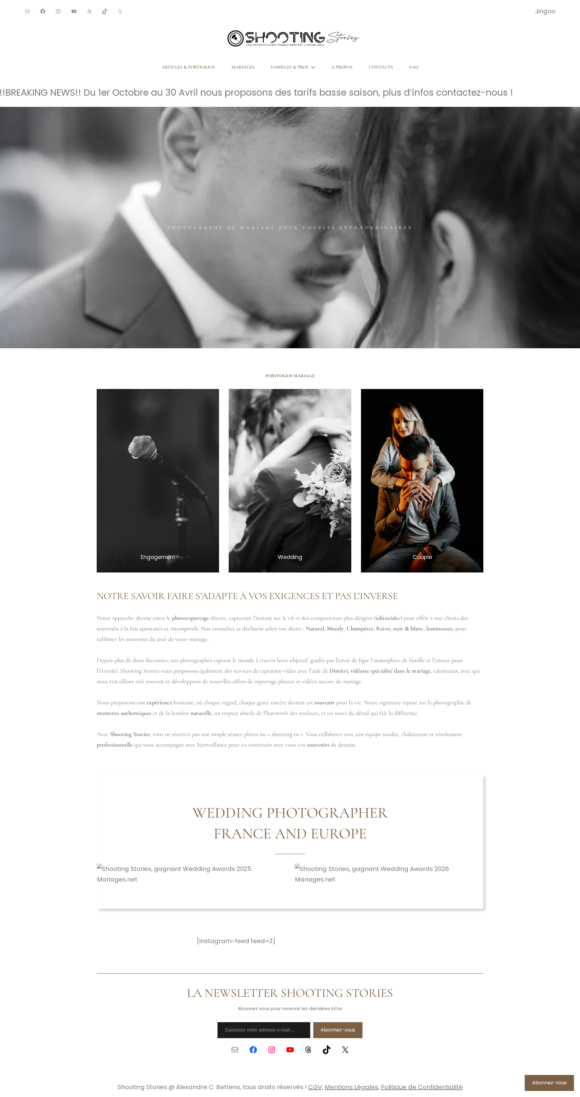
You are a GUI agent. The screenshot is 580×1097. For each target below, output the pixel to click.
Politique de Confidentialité (422, 1087)
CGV (315, 1087)
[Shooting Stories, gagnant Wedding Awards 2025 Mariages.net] (191, 879)
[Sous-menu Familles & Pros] (313, 67)
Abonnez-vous (338, 1029)
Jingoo (545, 11)
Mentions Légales (351, 1087)
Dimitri (339, 670)
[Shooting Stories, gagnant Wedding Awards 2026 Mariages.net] (389, 879)
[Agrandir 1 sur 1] (211, 397)
